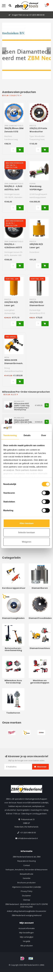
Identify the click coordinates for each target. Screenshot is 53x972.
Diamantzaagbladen (11, 595)
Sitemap (26, 900)
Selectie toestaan (26, 532)
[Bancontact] (30, 958)
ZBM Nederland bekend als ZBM (26, 856)
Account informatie (27, 928)
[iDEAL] (22, 958)
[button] (4, 50)
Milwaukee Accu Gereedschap (9, 658)
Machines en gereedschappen (36, 658)
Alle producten (26, 945)
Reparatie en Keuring (26, 861)
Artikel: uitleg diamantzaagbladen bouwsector (26, 911)
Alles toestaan (26, 523)
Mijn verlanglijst (26, 937)
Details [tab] (27, 435)
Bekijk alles (10, 395)
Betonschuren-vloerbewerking (9, 626)
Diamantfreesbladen (38, 595)
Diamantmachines (36, 625)
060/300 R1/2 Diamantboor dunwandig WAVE (39, 305)
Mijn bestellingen (26, 932)
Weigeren (26, 541)
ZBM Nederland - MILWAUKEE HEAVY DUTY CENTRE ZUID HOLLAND (26, 905)
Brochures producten (26, 882)
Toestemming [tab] (10, 435)
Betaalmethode (26, 874)
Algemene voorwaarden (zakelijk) (26, 887)
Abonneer (42, 766)
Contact (26, 865)
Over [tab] (43, 435)
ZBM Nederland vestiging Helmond (26, 915)
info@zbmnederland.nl (28, 838)
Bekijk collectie (11, 96)
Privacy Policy (26, 891)
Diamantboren (35, 564)
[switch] (46, 493)
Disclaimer (26, 895)
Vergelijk (26, 941)
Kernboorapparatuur (11, 564)
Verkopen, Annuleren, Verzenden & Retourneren (26, 869)
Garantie (26, 878)
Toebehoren (7, 689)
